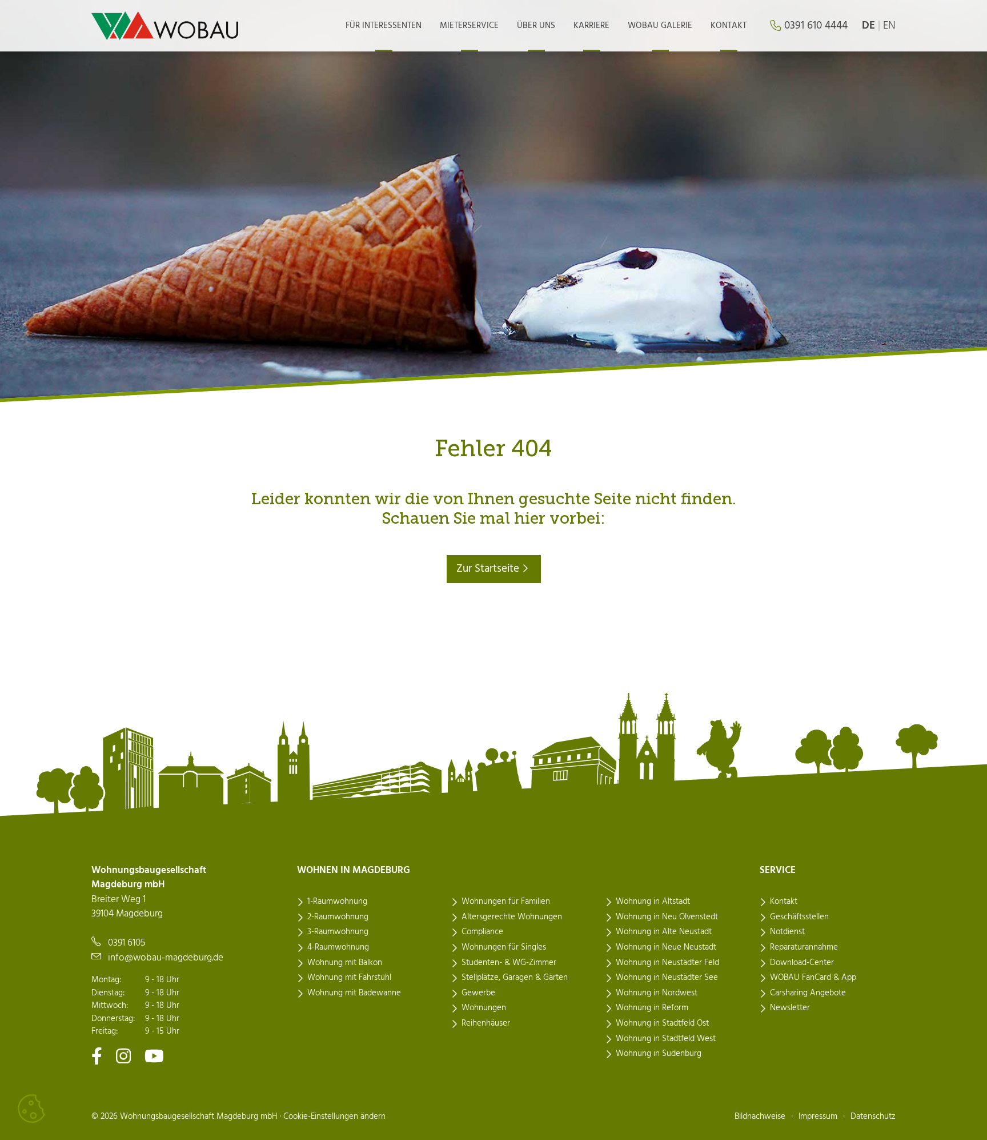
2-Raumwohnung (337, 917)
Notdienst (787, 932)
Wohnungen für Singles (504, 947)
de (868, 25)
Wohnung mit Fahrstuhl (349, 977)
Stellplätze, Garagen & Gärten (515, 977)
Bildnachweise (760, 1116)
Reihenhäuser (486, 1023)
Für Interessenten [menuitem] (384, 26)
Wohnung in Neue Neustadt (666, 947)
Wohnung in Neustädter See (667, 977)
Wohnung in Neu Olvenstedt (667, 917)
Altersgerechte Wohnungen (512, 917)
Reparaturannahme (804, 947)
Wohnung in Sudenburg (658, 1054)
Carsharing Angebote (808, 993)
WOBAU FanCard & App (813, 977)
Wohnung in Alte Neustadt (664, 932)
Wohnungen (484, 1008)
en (889, 25)
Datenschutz (873, 1116)
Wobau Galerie (660, 26)
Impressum (818, 1116)
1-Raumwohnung (337, 901)
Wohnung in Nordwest (656, 993)
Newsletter (790, 1008)
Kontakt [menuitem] (729, 26)
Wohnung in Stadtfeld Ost (662, 1023)
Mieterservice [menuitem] (469, 26)
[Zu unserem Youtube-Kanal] (154, 1055)
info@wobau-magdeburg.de (165, 958)
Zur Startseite (489, 568)
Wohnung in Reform (652, 1008)
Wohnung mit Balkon (344, 963)
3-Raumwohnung (337, 932)
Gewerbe (478, 993)
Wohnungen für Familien (506, 901)
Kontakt (783, 901)
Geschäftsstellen (799, 917)
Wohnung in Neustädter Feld (667, 963)
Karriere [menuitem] (591, 26)
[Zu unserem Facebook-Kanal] (96, 1055)
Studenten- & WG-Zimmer (509, 963)
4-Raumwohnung (338, 947)
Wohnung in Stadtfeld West (666, 1039)
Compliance (482, 932)
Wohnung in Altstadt (653, 901)
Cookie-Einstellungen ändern (334, 1116)
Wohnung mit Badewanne (354, 993)
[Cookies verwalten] (31, 1108)
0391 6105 (127, 943)
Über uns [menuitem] (536, 26)
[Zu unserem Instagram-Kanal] (123, 1055)
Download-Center (802, 963)
